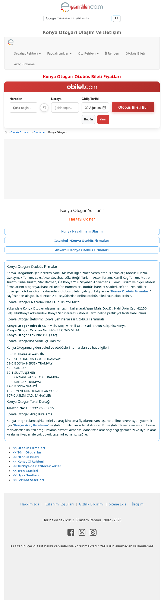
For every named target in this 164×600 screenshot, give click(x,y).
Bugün (88, 119)
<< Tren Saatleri (25, 470)
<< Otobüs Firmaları (29, 448)
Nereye (56, 98)
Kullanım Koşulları (59, 504)
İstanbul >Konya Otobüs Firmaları (81, 240)
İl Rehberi (112, 53)
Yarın (103, 119)
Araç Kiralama (24, 64)
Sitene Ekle (117, 504)
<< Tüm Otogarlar (27, 452)
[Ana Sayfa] (5, 132)
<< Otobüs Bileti (26, 457)
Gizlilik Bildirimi (91, 504)
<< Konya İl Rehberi (28, 461)
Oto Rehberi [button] (87, 53)
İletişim (138, 504)
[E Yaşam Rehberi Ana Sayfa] (82, 7)
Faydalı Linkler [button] (58, 53)
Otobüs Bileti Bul (133, 107)
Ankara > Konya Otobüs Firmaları (82, 250)
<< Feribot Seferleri (28, 480)
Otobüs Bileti (135, 53)
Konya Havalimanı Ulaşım (82, 231)
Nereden (16, 98)
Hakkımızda (29, 504)
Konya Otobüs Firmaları (130, 291)
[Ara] (116, 18)
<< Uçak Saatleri (26, 475)
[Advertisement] (82, 169)
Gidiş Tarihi (90, 98)
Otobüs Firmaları (20, 132)
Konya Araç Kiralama (31, 425)
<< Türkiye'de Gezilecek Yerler (37, 466)
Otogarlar (39, 132)
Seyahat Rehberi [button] (26, 53)
